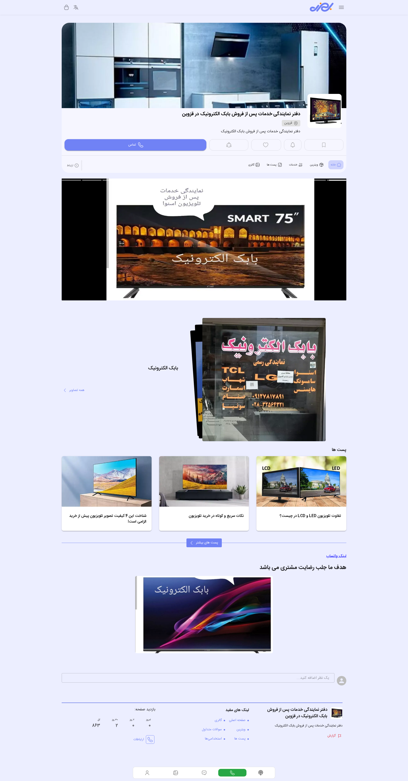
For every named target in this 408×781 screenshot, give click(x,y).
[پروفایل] (147, 772)
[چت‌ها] (232, 772)
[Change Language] (76, 7)
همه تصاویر (76, 390)
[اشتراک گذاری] (228, 145)
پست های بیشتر (207, 543)
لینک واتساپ (336, 556)
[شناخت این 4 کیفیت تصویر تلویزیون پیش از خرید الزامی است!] (107, 481)
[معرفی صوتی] (260, 772)
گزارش (331, 735)
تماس (132, 145)
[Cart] (66, 7)
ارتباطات (138, 739)
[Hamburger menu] (341, 7)
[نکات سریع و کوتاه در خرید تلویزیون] (204, 481)
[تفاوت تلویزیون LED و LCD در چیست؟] (301, 481)
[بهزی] (322, 7)
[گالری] (176, 772)
